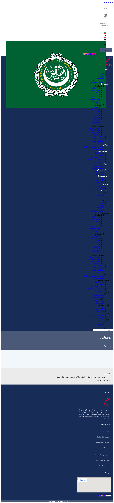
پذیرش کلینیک (99, 153)
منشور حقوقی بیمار (97, 161)
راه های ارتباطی (98, 193)
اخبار (102, 178)
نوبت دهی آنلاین (98, 172)
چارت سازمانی (98, 80)
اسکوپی (97, 94)
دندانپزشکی (95, 122)
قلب (98, 115)
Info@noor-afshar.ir (103, 380)
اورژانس (97, 134)
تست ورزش (95, 101)
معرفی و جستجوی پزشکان (94, 147)
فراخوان (101, 195)
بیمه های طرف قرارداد (95, 159)
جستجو (107, 328)
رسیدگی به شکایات (97, 157)
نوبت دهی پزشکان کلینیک (102, 455)
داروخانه (97, 92)
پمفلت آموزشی (98, 168)
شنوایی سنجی (95, 99)
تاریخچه (101, 73)
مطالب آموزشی (98, 166)
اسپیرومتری (95, 97)
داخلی (97, 113)
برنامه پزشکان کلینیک (103, 437)
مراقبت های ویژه (93, 130)
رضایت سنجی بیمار (97, 155)
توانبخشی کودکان (98, 139)
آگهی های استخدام (97, 186)
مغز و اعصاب (95, 109)
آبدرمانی (101, 143)
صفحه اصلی (104, 69)
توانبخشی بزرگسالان (96, 136)
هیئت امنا (100, 78)
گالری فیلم (100, 180)
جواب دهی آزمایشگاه (103, 465)
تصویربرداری (95, 90)
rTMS (97, 103)
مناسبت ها (100, 182)
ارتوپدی (97, 107)
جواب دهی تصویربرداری (102, 460)
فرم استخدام (99, 188)
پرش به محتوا (108, 2)
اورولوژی (96, 117)
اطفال (97, 111)
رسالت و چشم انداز (97, 82)
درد (98, 124)
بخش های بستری (93, 128)
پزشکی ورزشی (98, 141)
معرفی (101, 76)
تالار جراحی (95, 132)
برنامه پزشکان (99, 149)
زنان (98, 120)
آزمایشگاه (96, 88)
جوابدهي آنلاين (99, 174)
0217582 (107, 374)
